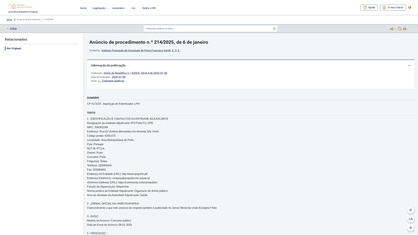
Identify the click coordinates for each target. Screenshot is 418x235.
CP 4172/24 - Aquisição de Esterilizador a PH (113, 103)
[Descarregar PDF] (400, 29)
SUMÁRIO (93, 97)
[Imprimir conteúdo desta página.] (405, 29)
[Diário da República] (20, 7)
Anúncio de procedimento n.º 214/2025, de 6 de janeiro (148, 42)
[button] (20, 6)
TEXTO (91, 112)
